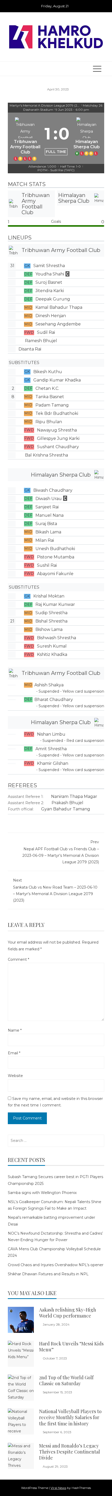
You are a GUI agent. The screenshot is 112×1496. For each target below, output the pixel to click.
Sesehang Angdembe (58, 324)
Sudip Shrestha (51, 612)
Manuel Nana (49, 515)
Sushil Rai (47, 565)
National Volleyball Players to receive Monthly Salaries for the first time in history (70, 1417)
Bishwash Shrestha (56, 637)
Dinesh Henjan (50, 315)
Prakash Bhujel (67, 802)
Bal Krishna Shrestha (46, 455)
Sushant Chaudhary (58, 446)
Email (14, 1053)
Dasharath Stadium (38, 110)
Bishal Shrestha (51, 621)
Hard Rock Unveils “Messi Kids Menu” (71, 1346)
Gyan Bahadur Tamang (65, 809)
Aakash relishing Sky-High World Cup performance (67, 1313)
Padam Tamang (52, 405)
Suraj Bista (46, 523)
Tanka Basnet (49, 396)
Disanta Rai (29, 349)
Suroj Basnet (48, 282)
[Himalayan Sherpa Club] (86, 138)
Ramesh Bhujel (41, 340)
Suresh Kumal (52, 646)
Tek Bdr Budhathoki (56, 413)
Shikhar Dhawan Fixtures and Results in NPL (48, 1274)
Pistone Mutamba (55, 557)
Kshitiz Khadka (52, 654)
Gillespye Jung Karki (58, 438)
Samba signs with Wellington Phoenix (42, 1192)
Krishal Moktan (48, 596)
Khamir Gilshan (52, 763)
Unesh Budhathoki (55, 548)
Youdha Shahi (49, 274)
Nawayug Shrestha (57, 430)
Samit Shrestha (49, 265)
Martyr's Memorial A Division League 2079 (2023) (45, 105)
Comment (18, 959)
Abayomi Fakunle (55, 573)
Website (15, 1075)
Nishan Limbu (51, 734)
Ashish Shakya (49, 684)
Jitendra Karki (49, 290)
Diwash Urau (48, 498)
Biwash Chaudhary (52, 490)
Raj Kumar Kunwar (55, 604)
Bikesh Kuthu (47, 371)
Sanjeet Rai (47, 506)
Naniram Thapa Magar (74, 796)
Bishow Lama (49, 629)
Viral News (58, 1488)
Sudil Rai (46, 332)
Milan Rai (44, 540)
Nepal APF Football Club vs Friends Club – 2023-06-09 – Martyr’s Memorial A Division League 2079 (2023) (60, 852)
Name (15, 1030)
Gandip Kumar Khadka (57, 380)
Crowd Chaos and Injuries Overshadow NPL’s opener (55, 1265)
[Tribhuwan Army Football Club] (25, 138)
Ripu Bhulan (48, 421)
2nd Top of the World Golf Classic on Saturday (66, 1380)
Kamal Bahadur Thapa (58, 307)
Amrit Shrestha (51, 748)
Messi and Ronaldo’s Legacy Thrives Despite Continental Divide (69, 1452)
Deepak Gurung (52, 299)
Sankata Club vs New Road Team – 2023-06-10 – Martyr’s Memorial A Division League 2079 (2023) (55, 890)
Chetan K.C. (47, 388)
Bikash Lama (48, 532)
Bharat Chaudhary (53, 699)
